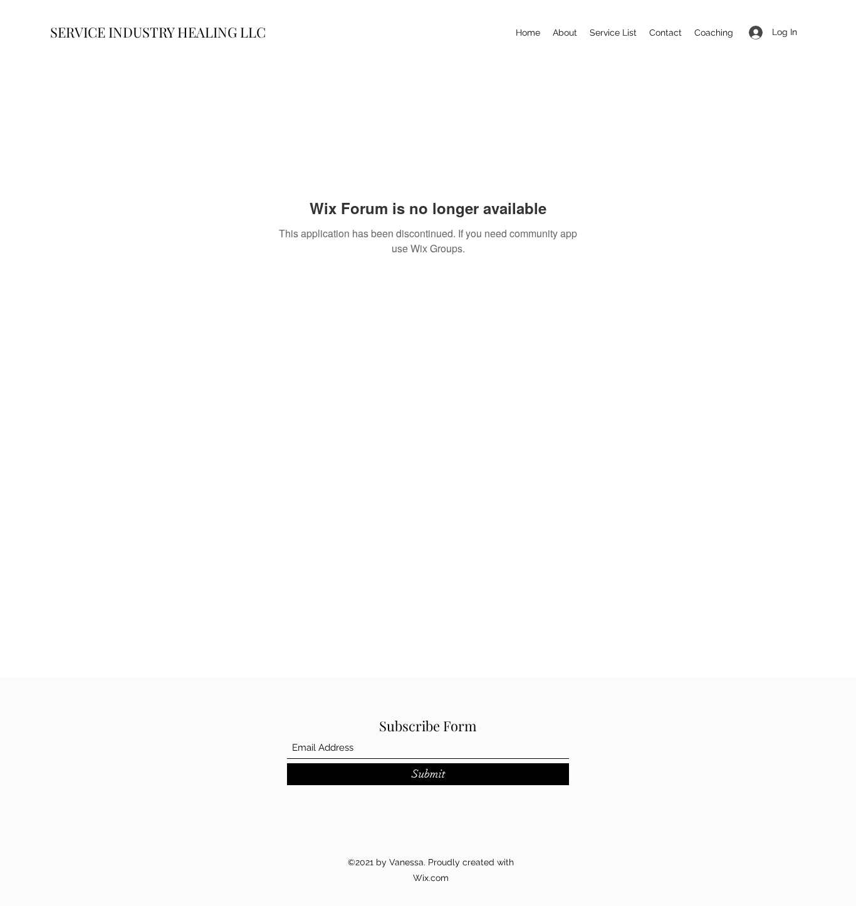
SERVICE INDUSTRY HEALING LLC (158, 32)
